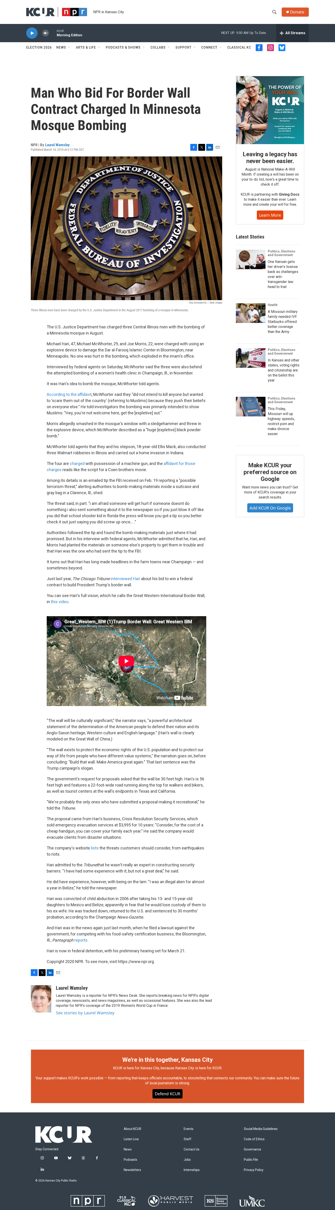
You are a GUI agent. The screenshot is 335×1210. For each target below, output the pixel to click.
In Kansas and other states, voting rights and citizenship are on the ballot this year (283, 370)
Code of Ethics (254, 1139)
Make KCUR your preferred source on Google (270, 472)
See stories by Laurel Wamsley (85, 1012)
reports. (81, 940)
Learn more (270, 215)
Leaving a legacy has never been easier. (270, 157)
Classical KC (239, 47)
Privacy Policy (253, 1170)
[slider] (53, 33)
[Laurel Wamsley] (41, 999)
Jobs (187, 1159)
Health (273, 305)
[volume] (45, 33)
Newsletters (132, 1170)
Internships (192, 1170)
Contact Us (191, 1149)
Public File (251, 1159)
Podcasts (130, 1159)
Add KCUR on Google (270, 508)
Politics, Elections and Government (281, 253)
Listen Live (131, 1139)
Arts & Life (86, 47)
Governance (252, 1149)
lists (95, 848)
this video (59, 601)
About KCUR (132, 1129)
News (61, 47)
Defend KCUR (167, 1093)
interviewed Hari (125, 578)
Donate (297, 12)
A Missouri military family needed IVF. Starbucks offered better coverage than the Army (283, 321)
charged (77, 463)
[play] (32, 33)
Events (188, 1129)
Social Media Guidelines (261, 1129)
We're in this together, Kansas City (167, 1059)
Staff (187, 1139)
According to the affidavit (69, 394)
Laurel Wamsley (57, 145)
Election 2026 (39, 47)
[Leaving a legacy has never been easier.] (270, 110)
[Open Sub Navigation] (69, 47)
